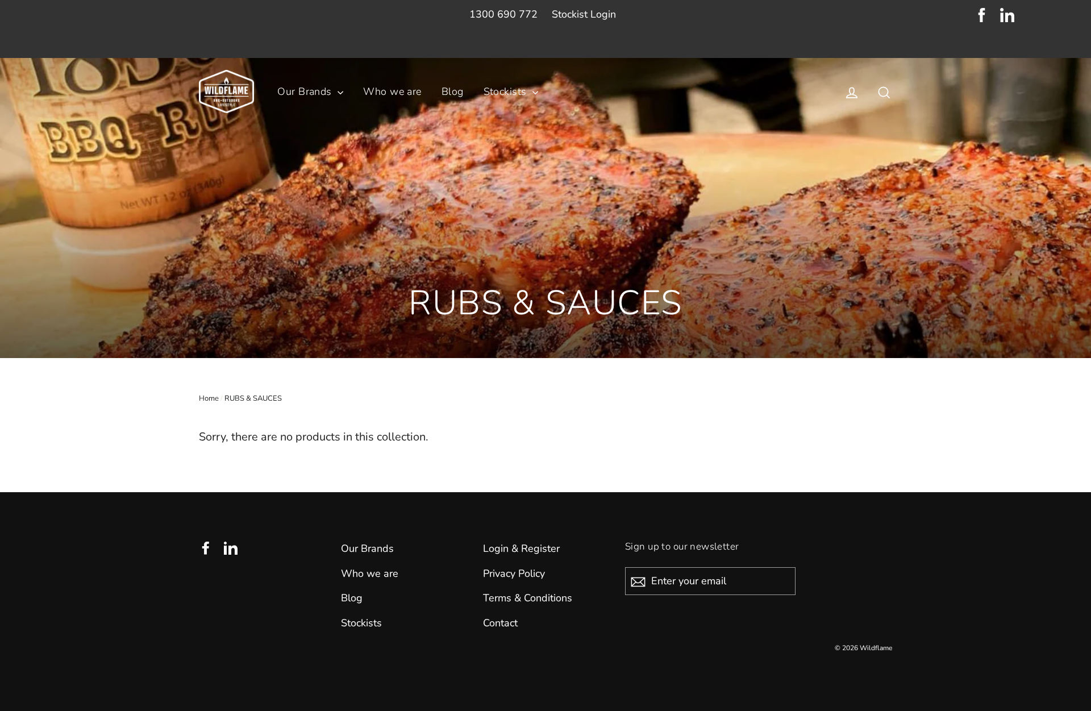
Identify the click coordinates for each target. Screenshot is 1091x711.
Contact (500, 623)
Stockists (507, 91)
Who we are (392, 91)
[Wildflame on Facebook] (982, 18)
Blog (453, 91)
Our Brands (306, 91)
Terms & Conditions (527, 598)
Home (209, 398)
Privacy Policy (514, 573)
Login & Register (521, 548)
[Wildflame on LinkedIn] (1007, 18)
